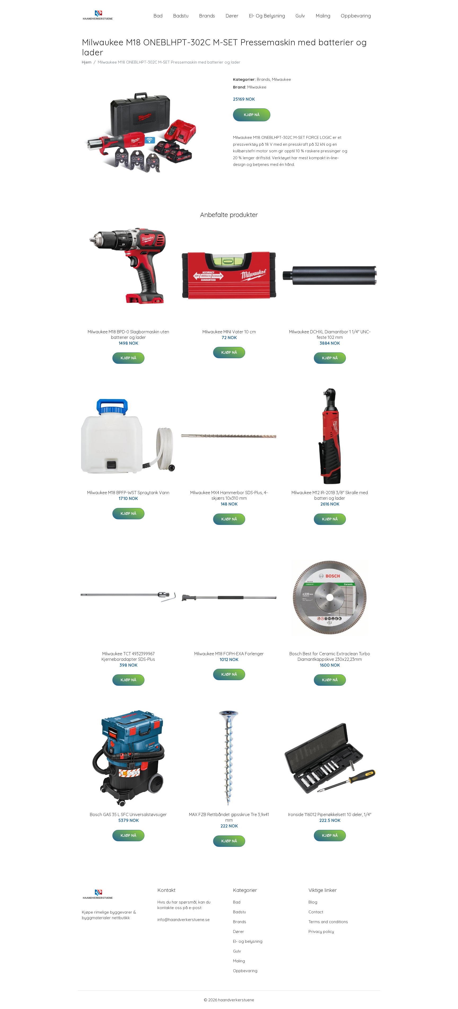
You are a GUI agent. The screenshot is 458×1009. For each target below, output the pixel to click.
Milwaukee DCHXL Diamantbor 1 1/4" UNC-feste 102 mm (330, 334)
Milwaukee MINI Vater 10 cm (229, 331)
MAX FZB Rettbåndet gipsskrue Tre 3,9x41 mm (229, 817)
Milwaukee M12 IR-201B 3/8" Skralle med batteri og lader (330, 495)
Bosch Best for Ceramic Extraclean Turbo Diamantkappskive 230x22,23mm (329, 656)
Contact (316, 911)
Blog (313, 902)
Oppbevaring (356, 16)
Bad (157, 16)
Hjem (86, 62)
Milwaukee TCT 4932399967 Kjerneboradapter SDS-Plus (128, 656)
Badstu (180, 16)
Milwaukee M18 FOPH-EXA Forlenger (229, 653)
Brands (207, 16)
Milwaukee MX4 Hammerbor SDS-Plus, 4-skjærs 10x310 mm (229, 495)
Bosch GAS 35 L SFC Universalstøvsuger (128, 814)
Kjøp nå (251, 114)
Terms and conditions (328, 921)
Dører (232, 16)
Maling (323, 16)
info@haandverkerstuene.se (183, 919)
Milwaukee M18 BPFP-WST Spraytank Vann (128, 492)
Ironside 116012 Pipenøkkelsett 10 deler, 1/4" (329, 814)
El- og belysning (267, 16)
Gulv (300, 16)
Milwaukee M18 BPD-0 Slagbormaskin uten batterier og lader (128, 334)
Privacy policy (321, 931)
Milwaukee (281, 79)
